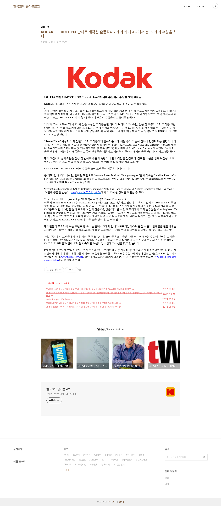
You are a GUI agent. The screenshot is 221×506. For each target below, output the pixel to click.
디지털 (109, 455)
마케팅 (87, 455)
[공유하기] (56, 269)
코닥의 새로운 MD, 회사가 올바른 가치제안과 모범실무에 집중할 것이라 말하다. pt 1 (82, 306)
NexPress (70, 459)
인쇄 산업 (50, 283)
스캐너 (98, 455)
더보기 (66, 470)
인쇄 (67, 455)
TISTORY (112, 502)
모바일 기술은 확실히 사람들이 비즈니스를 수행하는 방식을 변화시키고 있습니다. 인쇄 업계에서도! (88, 289)
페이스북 (200, 6)
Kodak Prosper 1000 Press (58, 299)
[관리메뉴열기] (215, 5)
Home (187, 6)
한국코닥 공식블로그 (26, 6)
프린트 (83, 459)
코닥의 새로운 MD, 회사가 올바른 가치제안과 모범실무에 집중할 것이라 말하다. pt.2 (82, 303)
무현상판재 (120, 464)
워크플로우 (128, 459)
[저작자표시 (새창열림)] (79, 270)
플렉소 (115, 459)
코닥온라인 (81, 464)
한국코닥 (131, 455)
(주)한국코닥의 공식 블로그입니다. (61, 393)
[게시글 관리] (60, 269)
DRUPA (94, 459)
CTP (105, 459)
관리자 (121, 502)
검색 (204, 457)
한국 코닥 (106, 464)
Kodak (68, 464)
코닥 (142, 455)
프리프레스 (142, 459)
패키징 (94, 464)
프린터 (77, 455)
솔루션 (119, 455)
